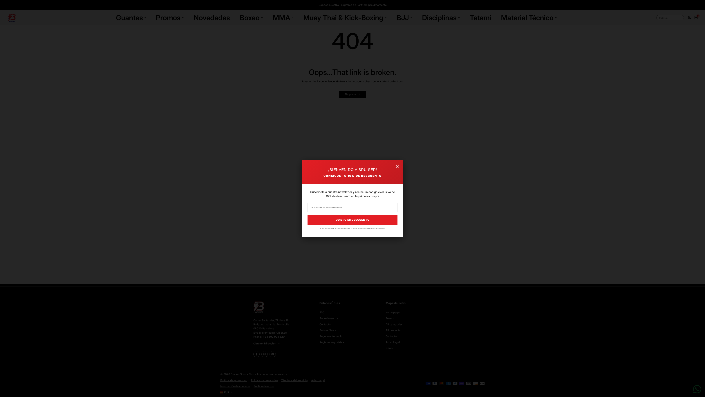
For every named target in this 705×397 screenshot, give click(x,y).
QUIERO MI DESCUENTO (353, 219)
